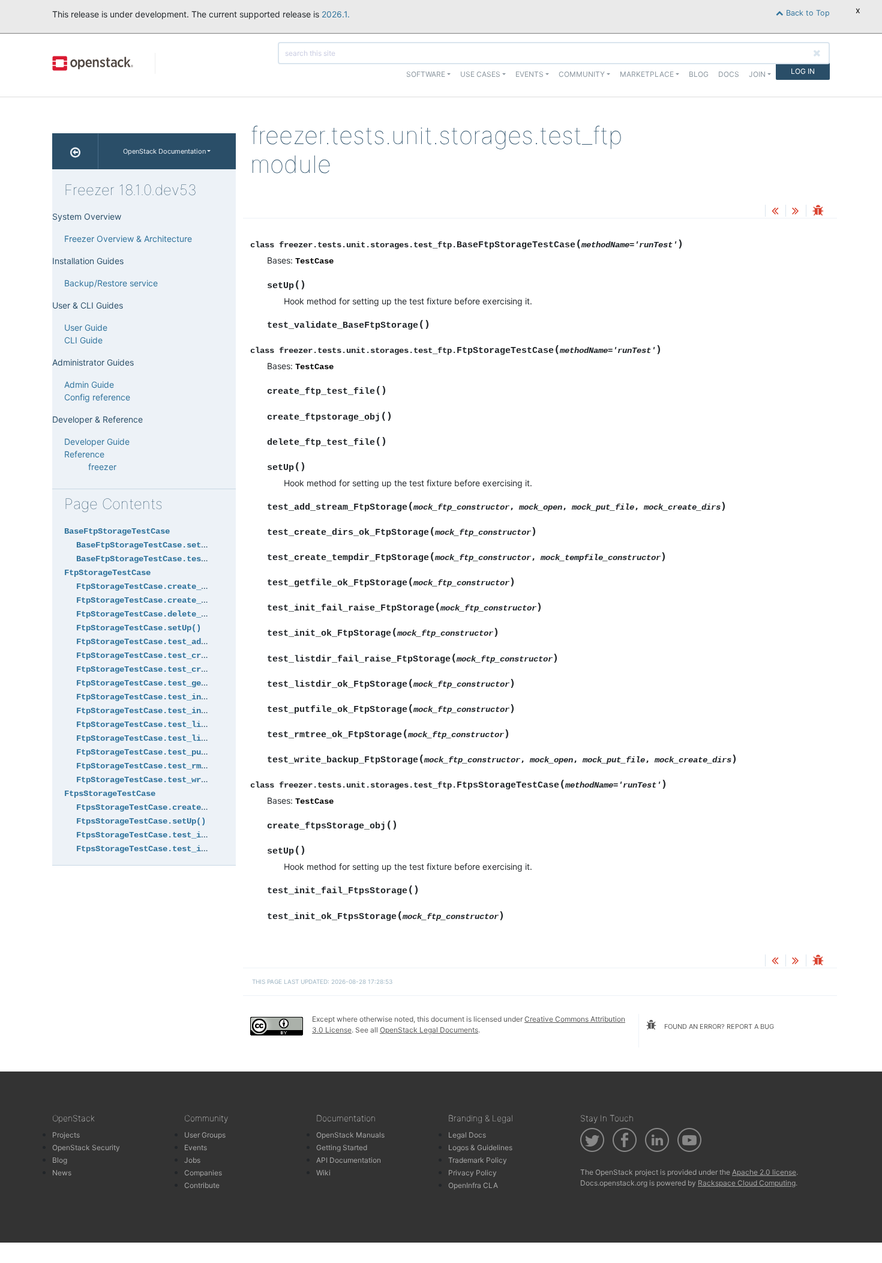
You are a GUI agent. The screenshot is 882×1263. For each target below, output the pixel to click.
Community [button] (582, 74)
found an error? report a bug (718, 1026)
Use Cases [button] (480, 74)
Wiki (323, 1172)
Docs (728, 74)
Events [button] (529, 74)
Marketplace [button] (647, 74)
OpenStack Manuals (350, 1134)
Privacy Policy (472, 1172)
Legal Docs (467, 1134)
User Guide (85, 327)
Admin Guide (89, 384)
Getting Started (341, 1147)
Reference (84, 454)
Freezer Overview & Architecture (128, 239)
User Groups (205, 1134)
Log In (803, 71)
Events (195, 1147)
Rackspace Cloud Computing (747, 1182)
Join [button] (757, 74)
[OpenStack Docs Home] (75, 151)
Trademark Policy (477, 1160)
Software (425, 74)
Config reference (97, 397)
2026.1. (336, 14)
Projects (66, 1134)
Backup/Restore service (111, 283)
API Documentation (348, 1160)
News (61, 1172)
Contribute (202, 1185)
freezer (102, 467)
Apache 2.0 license (764, 1172)
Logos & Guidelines (480, 1147)
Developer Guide (97, 441)
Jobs (192, 1160)
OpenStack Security (86, 1147)
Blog (699, 74)
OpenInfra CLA (473, 1185)
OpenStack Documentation (164, 151)
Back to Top (807, 12)
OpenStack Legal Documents (429, 1029)
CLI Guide (83, 340)
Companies (203, 1172)
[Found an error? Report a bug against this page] (818, 211)
